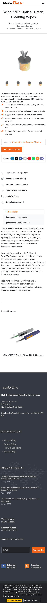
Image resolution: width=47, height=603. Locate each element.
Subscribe (38, 550)
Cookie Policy (10, 444)
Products (19, 23)
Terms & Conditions (12, 448)
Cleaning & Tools (31, 23)
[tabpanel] (23, 259)
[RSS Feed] (27, 566)
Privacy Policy (10, 440)
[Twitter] (16, 158)
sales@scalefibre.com (16, 413)
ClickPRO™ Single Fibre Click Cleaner (23, 355)
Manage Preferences (31, 600)
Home (11, 23)
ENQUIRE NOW (13, 149)
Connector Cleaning (24, 26)
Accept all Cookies (14, 600)
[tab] (23, 211)
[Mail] (42, 158)
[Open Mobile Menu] (43, 3)
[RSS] (37, 158)
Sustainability (9, 451)
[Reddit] (25, 158)
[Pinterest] (29, 158)
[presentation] (7, 339)
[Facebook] (21, 158)
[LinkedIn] (12, 158)
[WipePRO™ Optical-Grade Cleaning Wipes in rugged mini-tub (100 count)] (23, 60)
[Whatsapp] (33, 158)
